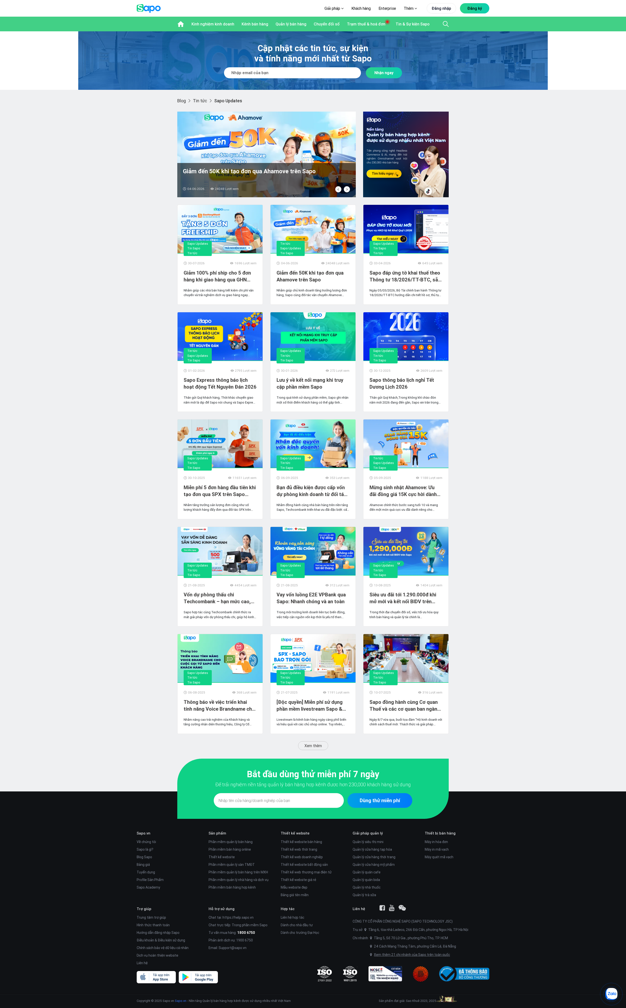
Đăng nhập (441, 8)
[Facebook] (382, 908)
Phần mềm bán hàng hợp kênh (232, 887)
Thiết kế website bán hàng (301, 842)
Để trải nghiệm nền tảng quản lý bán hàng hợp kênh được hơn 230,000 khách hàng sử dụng (313, 784)
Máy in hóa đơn (436, 842)
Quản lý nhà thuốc (366, 887)
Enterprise (387, 8)
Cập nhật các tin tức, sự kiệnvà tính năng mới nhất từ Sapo (313, 53)
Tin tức (200, 101)
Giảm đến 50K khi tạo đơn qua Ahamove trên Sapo (310, 276)
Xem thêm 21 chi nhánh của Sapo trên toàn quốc (412, 954)
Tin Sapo (193, 248)
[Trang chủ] (180, 24)
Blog (181, 101)
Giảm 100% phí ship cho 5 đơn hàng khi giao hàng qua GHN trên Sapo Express (217, 276)
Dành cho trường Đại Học (300, 932)
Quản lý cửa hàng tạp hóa (372, 849)
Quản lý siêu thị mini (368, 842)
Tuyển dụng (146, 872)
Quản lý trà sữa (364, 895)
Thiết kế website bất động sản (304, 864)
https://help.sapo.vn (238, 917)
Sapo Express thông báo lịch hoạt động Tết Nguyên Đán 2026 (264, 171)
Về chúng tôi (146, 842)
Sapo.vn (180, 1001)
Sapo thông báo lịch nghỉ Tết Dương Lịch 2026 (401, 383)
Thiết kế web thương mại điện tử (306, 872)
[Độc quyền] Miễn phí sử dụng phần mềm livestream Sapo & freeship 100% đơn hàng (310, 705)
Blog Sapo (144, 857)
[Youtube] (391, 908)
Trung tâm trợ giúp (151, 917)
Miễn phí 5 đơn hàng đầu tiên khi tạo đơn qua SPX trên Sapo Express (220, 491)
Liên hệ (142, 963)
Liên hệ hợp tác (292, 917)
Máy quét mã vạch (439, 857)
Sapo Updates (197, 244)
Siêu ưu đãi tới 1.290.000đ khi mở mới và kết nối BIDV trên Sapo (402, 598)
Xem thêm (313, 745)
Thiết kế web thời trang (299, 849)
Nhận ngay (383, 72)
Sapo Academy (148, 887)
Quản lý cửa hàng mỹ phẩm (374, 864)
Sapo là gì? (145, 849)
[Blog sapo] (402, 908)
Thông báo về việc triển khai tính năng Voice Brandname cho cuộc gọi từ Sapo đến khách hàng (219, 705)
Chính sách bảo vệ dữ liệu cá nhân (163, 948)
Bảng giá (143, 864)
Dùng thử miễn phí (380, 800)
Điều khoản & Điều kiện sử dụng (161, 940)
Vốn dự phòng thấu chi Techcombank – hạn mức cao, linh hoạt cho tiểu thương (217, 598)
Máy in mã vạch (437, 849)
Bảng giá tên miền (295, 895)
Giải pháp (332, 8)
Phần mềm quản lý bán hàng (231, 842)
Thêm (409, 8)
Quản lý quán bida (366, 880)
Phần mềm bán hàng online (230, 849)
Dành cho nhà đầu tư (297, 925)
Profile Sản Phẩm (150, 880)
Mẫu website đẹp (294, 887)
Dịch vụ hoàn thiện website (157, 955)
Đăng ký (474, 8)
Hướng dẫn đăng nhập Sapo (158, 932)
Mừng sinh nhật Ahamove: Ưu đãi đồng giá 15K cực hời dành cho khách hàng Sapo (403, 491)
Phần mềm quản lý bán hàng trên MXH (238, 872)
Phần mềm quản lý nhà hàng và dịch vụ (238, 880)
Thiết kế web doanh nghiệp (302, 857)
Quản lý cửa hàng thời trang (374, 857)
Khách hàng (361, 8)
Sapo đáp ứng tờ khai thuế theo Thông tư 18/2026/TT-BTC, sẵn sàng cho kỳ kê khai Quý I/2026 (405, 276)
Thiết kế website (222, 857)
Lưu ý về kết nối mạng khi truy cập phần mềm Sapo (310, 383)
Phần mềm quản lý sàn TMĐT (232, 864)
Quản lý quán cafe (366, 872)
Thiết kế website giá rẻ (298, 880)
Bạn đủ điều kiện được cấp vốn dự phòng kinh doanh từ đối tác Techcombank (312, 491)
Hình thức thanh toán (153, 925)
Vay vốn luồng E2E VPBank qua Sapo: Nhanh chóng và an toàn (311, 597)
